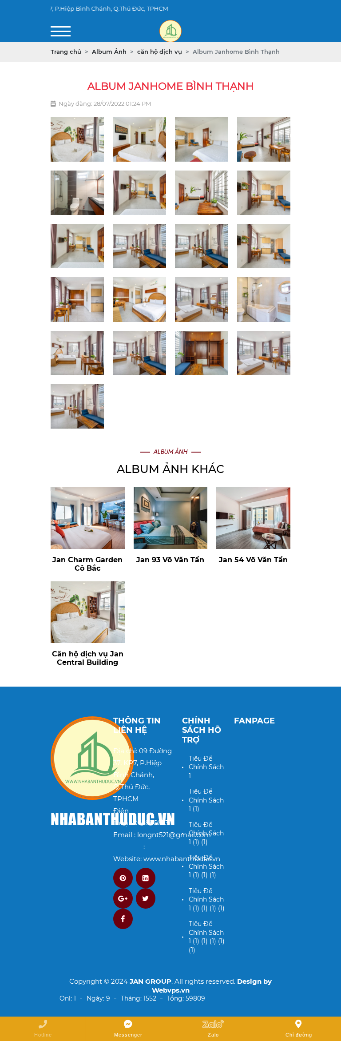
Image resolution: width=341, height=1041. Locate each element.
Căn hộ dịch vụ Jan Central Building (87, 658)
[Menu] (61, 31)
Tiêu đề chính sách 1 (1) (206, 800)
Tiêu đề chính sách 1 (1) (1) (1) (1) (207, 899)
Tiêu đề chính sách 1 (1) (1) (206, 833)
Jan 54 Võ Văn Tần (253, 560)
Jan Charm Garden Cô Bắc (87, 564)
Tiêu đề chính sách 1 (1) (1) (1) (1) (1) (207, 937)
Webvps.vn (171, 990)
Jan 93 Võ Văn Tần (170, 560)
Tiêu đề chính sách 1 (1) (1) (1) (206, 866)
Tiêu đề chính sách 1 (206, 767)
